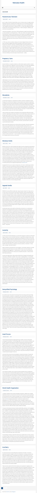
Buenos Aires (25, 162)
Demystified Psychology (9, 289)
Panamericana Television (9, 17)
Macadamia (5, 95)
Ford (7, 398)
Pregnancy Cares (7, 58)
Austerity (5, 230)
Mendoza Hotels (7, 141)
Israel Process (6, 334)
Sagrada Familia (7, 185)
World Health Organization (10, 388)
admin (10, 19)
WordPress (8, 491)
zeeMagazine (13, 491)
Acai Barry (5, 447)
